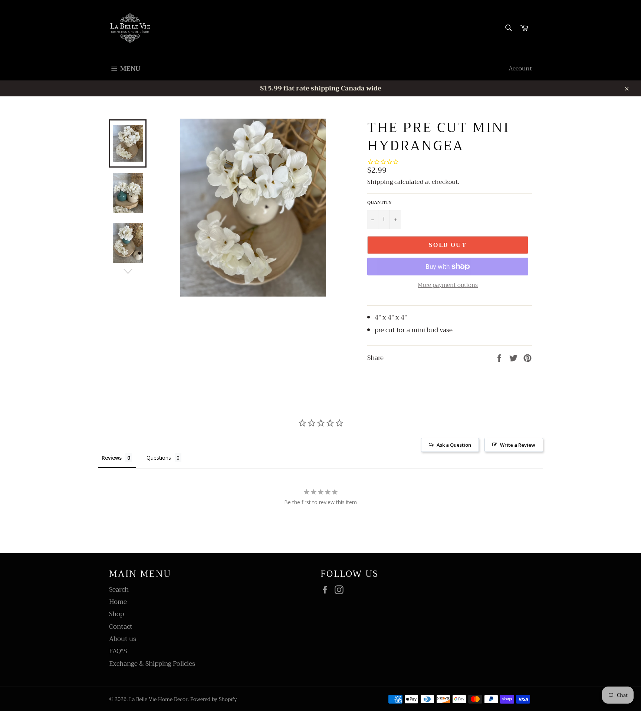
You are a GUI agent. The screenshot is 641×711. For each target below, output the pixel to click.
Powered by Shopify (213, 699)
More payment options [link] (448, 285)
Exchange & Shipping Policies (152, 663)
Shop (116, 614)
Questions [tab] (159, 457)
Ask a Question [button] (454, 445)
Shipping (380, 182)
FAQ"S (118, 651)
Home (118, 601)
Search (119, 589)
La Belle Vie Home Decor (158, 699)
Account (520, 68)
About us (122, 639)
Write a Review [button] (517, 445)
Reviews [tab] (112, 457)
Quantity (379, 202)
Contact (120, 626)
